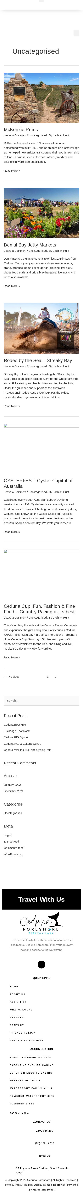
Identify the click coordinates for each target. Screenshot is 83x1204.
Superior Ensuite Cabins (31, 1073)
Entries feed (11, 841)
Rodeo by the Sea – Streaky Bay (38, 360)
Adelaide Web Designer (49, 1184)
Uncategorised (38, 135)
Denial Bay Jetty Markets (30, 244)
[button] (76, 33)
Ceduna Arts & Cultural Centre (22, 743)
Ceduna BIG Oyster (16, 737)
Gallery (17, 1017)
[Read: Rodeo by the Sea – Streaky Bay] (41, 328)
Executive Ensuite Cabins (32, 1065)
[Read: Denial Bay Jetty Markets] (41, 212)
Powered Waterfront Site (32, 1096)
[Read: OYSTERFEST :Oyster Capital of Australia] (41, 448)
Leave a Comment (15, 135)
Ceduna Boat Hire (15, 724)
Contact (17, 1025)
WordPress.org (13, 854)
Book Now (20, 1113)
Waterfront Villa (25, 1080)
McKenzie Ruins (21, 129)
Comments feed (14, 847)
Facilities (18, 1002)
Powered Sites (22, 1104)
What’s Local (21, 1010)
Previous (11, 676)
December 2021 (13, 791)
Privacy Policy (22, 1033)
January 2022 (12, 784)
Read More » (12, 170)
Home (14, 986)
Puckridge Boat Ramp (17, 731)
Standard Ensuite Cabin (30, 1057)
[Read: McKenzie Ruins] (41, 97)
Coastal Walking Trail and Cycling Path (28, 749)
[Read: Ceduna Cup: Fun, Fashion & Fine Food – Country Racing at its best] (41, 574)
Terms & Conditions (27, 1040)
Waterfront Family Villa (31, 1088)
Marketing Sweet (43, 1189)
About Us (17, 994)
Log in (8, 835)
